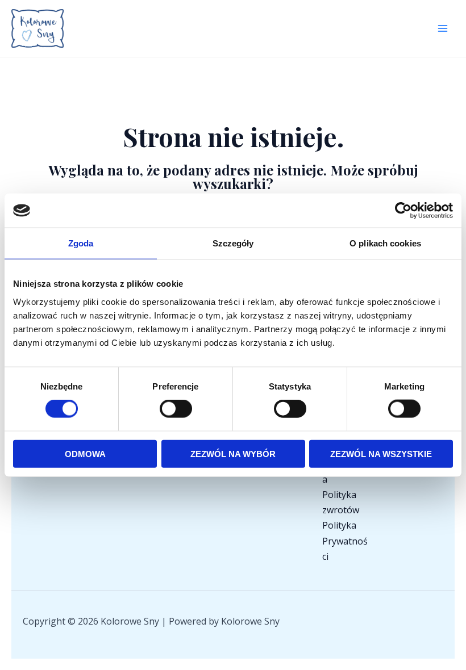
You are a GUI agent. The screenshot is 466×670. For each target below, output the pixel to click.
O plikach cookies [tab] (385, 243)
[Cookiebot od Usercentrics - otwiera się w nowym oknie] (403, 210)
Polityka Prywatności (345, 540)
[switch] (176, 409)
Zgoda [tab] (81, 243)
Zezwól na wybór (233, 453)
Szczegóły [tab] (233, 243)
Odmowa (85, 453)
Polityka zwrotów (340, 502)
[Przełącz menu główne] (443, 28)
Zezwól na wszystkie (381, 453)
